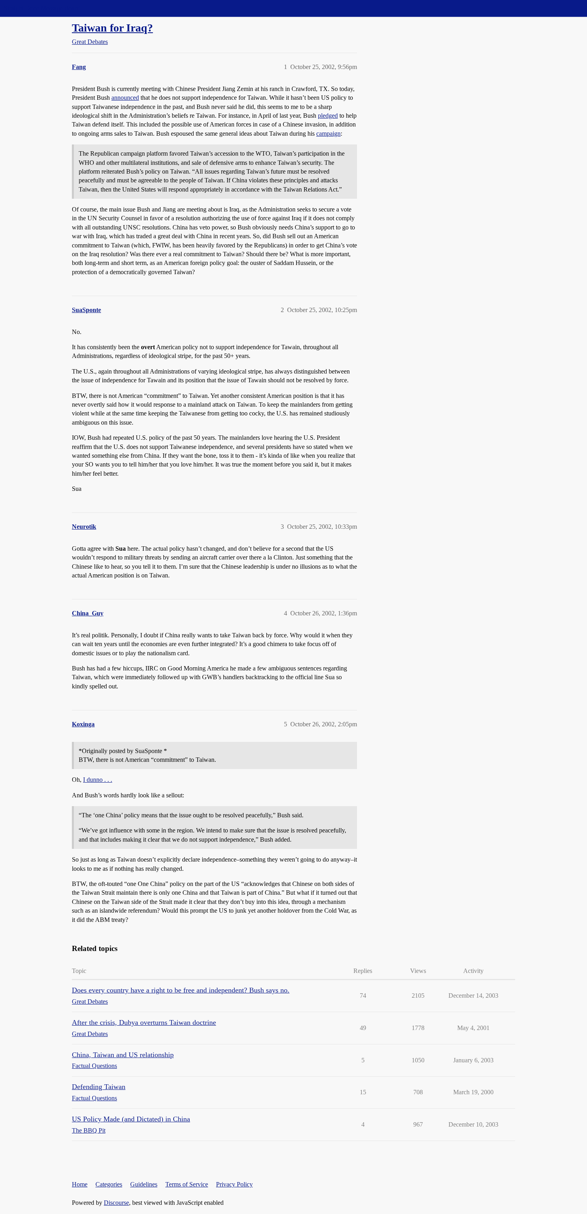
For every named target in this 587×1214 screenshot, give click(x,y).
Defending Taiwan (98, 1087)
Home (79, 1184)
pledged (328, 115)
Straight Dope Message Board (42, 8)
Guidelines (143, 1184)
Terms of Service (186, 1184)
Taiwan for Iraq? (112, 28)
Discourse (116, 1202)
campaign (328, 133)
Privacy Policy (234, 1184)
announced (125, 97)
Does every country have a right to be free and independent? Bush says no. (181, 990)
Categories (108, 1184)
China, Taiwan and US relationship (123, 1055)
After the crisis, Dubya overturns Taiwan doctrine (144, 1022)
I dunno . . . (97, 779)
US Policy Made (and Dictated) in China (131, 1119)
